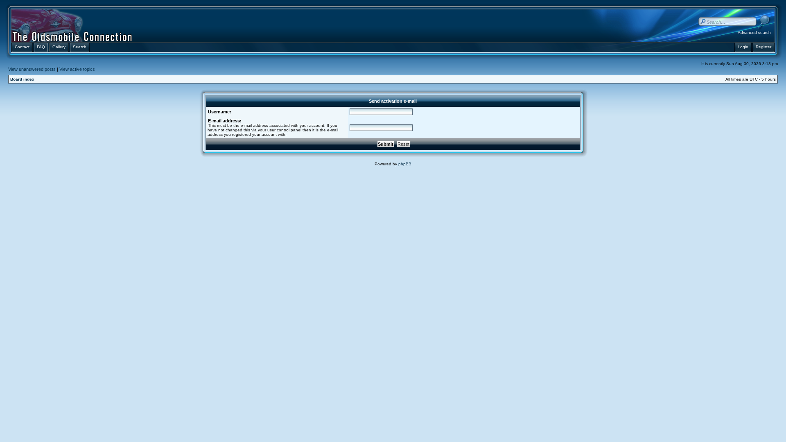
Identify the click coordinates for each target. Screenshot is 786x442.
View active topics (77, 69)
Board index (22, 79)
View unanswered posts (32, 69)
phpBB (404, 164)
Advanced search (754, 32)
